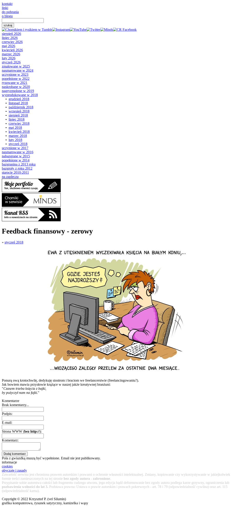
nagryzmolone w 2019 (18, 91)
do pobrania (10, 12)
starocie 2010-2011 (15, 172)
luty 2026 (8, 58)
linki (5, 8)
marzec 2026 (11, 54)
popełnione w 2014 (15, 160)
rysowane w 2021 (14, 83)
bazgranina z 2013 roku (19, 164)
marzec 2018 (18, 136)
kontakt (7, 4)
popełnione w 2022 (15, 78)
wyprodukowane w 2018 (20, 95)
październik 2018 (21, 107)
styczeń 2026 (11, 62)
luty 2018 (15, 140)
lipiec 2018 (16, 119)
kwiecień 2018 (19, 132)
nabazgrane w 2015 (16, 156)
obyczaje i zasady (14, 470)
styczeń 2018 (18, 144)
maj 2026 (8, 46)
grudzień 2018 (19, 99)
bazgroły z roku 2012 (17, 168)
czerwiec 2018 (19, 123)
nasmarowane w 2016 (17, 152)
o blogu (7, 16)
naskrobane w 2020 (16, 87)
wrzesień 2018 (19, 111)
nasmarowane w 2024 (17, 70)
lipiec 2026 (10, 38)
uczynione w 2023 (15, 74)
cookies (7, 466)
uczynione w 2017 (15, 148)
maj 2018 (15, 127)
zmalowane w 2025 (16, 66)
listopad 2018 (18, 103)
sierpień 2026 (11, 34)
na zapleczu (10, 176)
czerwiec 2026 (12, 42)
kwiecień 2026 (12, 50)
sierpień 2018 (18, 115)
